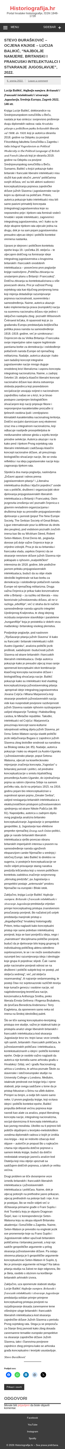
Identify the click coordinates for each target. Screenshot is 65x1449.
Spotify (32, 1438)
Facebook (32, 1418)
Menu (15, 27)
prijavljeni (24, 1405)
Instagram (32, 1431)
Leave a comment (38, 80)
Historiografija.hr (32, 8)
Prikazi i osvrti (14, 1387)
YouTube (32, 1424)
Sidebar (49, 27)
